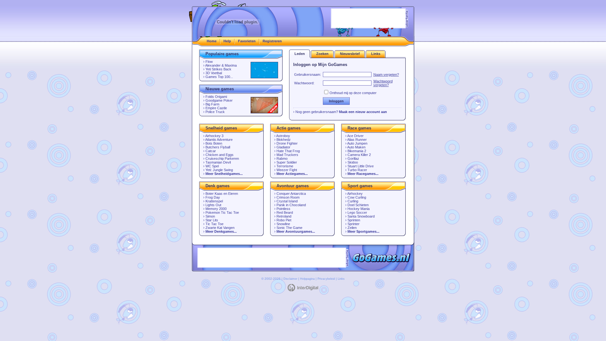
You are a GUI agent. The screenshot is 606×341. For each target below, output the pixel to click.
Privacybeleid (326, 278)
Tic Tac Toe (214, 224)
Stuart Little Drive (361, 166)
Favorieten (247, 41)
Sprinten (354, 220)
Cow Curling (357, 197)
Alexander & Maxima (221, 65)
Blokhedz (283, 139)
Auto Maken (356, 147)
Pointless (283, 209)
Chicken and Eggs (219, 155)
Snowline (283, 224)
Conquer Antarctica (291, 193)
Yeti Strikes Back (218, 69)
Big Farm (212, 104)
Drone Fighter (287, 143)
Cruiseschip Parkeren (222, 158)
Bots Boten (213, 143)
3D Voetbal (213, 73)
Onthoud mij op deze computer (353, 93)
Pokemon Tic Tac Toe (222, 212)
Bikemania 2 (357, 151)
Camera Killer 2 (359, 155)
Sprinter (353, 224)
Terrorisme (284, 166)
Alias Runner (357, 139)
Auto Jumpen (357, 143)
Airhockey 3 (214, 136)
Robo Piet (283, 220)
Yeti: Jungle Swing (219, 170)
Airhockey (355, 193)
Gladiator (283, 147)
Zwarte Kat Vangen (220, 228)
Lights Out (213, 205)
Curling (353, 201)
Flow (209, 61)
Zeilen (352, 228)
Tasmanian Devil (218, 162)
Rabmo (282, 158)
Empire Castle (216, 108)
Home (212, 41)
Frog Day (212, 197)
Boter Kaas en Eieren (221, 193)
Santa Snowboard (361, 216)
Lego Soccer (357, 212)
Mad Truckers (287, 155)
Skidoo (353, 162)
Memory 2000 (216, 209)
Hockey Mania (359, 209)
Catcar (210, 151)
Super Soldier (286, 162)
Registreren (272, 41)
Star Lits (211, 220)
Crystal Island (287, 201)
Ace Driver (355, 136)
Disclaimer (290, 278)
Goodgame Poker (219, 100)
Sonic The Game (289, 228)
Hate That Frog (288, 151)
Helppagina (307, 278)
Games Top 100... (219, 77)
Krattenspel (214, 201)
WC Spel (212, 166)
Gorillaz (353, 158)
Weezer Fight (286, 170)
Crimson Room (288, 197)
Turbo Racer (357, 170)
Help (227, 41)
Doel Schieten (358, 205)
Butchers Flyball (217, 147)
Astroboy (283, 136)
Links (341, 278)
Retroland (283, 216)
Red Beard (284, 212)
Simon (210, 216)
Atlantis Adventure (219, 139)
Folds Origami (216, 97)
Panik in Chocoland (291, 205)
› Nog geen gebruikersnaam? (340, 112)
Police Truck (215, 112)
